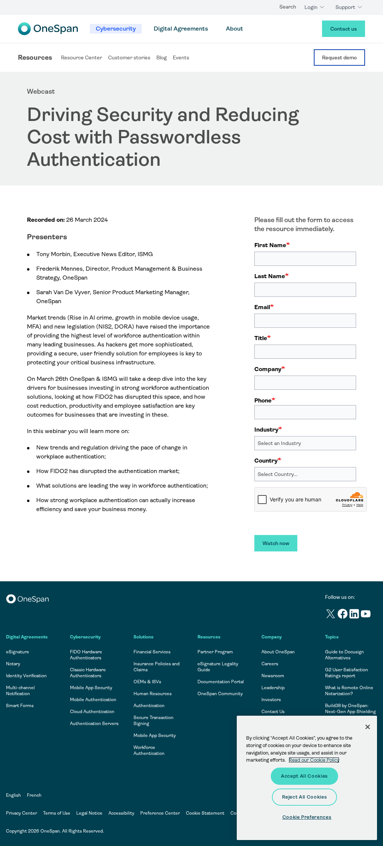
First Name (270, 245)
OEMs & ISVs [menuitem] (147, 681)
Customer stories (129, 57)
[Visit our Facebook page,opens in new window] (343, 615)
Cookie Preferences (307, 817)
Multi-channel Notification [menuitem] (20, 690)
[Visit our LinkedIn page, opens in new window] (354, 615)
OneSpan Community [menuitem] (220, 693)
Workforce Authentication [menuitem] (149, 750)
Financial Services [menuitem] (152, 651)
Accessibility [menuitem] (121, 813)
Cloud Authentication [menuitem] (92, 711)
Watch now (276, 543)
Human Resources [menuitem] (153, 693)
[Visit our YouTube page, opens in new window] (366, 615)
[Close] (367, 727)
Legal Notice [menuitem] (89, 813)
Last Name (269, 276)
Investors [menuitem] (271, 699)
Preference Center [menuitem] (160, 813)
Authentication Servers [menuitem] (94, 723)
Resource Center (81, 57)
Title (260, 338)
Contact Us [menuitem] (273, 711)
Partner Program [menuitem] (215, 651)
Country (266, 460)
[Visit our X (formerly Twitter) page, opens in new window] (331, 615)
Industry (266, 429)
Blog (161, 57)
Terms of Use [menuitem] (56, 813)
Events (181, 57)
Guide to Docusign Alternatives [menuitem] (344, 654)
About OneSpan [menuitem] (278, 651)
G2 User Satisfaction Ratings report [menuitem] (346, 672)
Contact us (343, 29)
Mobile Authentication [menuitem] (93, 699)
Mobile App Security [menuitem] (91, 687)
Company (267, 369)
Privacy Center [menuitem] (21, 813)
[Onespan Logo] (48, 28)
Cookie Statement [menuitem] (205, 813)
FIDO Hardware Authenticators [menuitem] (86, 654)
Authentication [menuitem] (149, 705)
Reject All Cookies (304, 797)
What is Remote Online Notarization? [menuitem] (349, 690)
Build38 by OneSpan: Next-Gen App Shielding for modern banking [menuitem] (350, 711)
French (34, 795)
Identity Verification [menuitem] (26, 675)
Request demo (339, 57)
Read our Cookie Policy (314, 760)
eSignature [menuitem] (17, 651)
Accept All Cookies (304, 776)
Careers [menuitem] (269, 663)
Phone (263, 400)
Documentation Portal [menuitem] (220, 681)
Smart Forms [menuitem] (20, 705)
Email (262, 307)
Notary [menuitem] (13, 663)
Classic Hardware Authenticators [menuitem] (88, 672)
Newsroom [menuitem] (272, 675)
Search (287, 7)
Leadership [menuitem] (273, 687)
